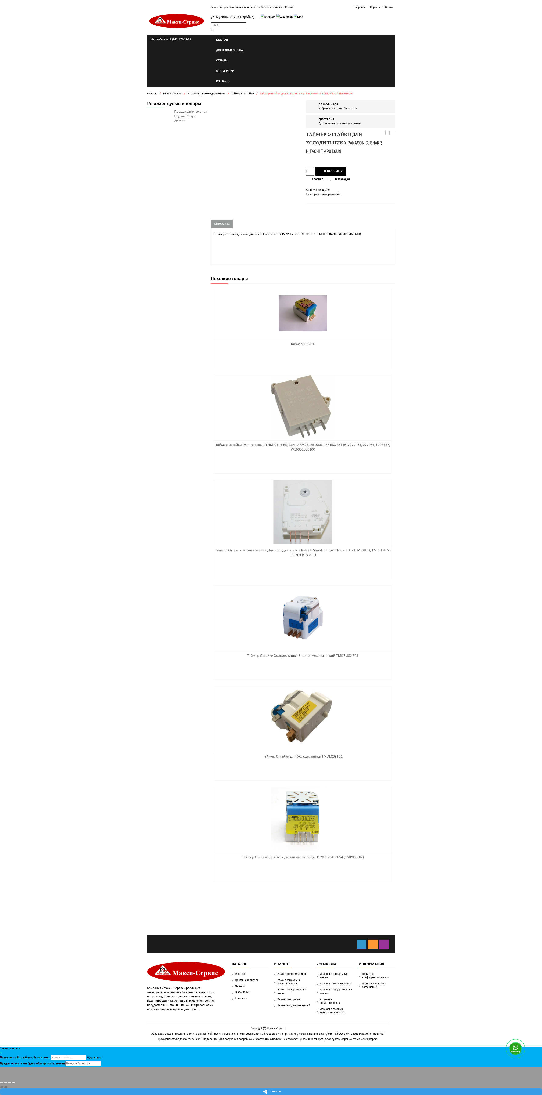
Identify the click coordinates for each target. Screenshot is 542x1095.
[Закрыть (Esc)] (1, 1082)
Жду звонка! (95, 1057)
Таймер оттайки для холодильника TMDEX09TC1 (303, 757)
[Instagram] (384, 944)
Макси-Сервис (172, 93)
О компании (242, 992)
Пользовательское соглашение (373, 985)
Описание (221, 223)
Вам (19, 1057)
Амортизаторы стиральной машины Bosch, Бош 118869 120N (388, 133)
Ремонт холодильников (292, 974)
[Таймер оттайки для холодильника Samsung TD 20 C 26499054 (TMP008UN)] (303, 818)
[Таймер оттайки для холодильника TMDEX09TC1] (303, 718)
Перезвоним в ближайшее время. (25, 1057)
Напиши (275, 1091)
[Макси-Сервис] (176, 21)
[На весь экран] (9, 1082)
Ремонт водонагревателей (293, 1005)
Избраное (360, 7)
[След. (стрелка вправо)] (5, 1087)
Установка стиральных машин (333, 975)
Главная (152, 93)
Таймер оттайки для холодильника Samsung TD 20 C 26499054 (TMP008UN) (303, 857)
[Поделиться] (5, 1082)
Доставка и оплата (246, 980)
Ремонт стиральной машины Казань (289, 982)
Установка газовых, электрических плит (332, 1011)
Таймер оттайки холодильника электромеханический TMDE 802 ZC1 (393, 133)
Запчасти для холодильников (206, 93)
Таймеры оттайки (242, 93)
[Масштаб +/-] (13, 1082)
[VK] (361, 944)
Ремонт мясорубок (288, 999)
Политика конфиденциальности (376, 975)
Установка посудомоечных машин (336, 991)
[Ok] (373, 944)
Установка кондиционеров (330, 1001)
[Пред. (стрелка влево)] (1, 1087)
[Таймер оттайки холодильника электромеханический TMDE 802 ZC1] (303, 617)
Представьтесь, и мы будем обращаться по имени (32, 1063)
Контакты (241, 998)
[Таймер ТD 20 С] (303, 313)
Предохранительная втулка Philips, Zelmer (190, 116)
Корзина (375, 7)
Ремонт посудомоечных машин (291, 991)
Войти (389, 7)
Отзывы (240, 986)
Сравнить (318, 179)
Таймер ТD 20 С (302, 344)
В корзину (333, 171)
